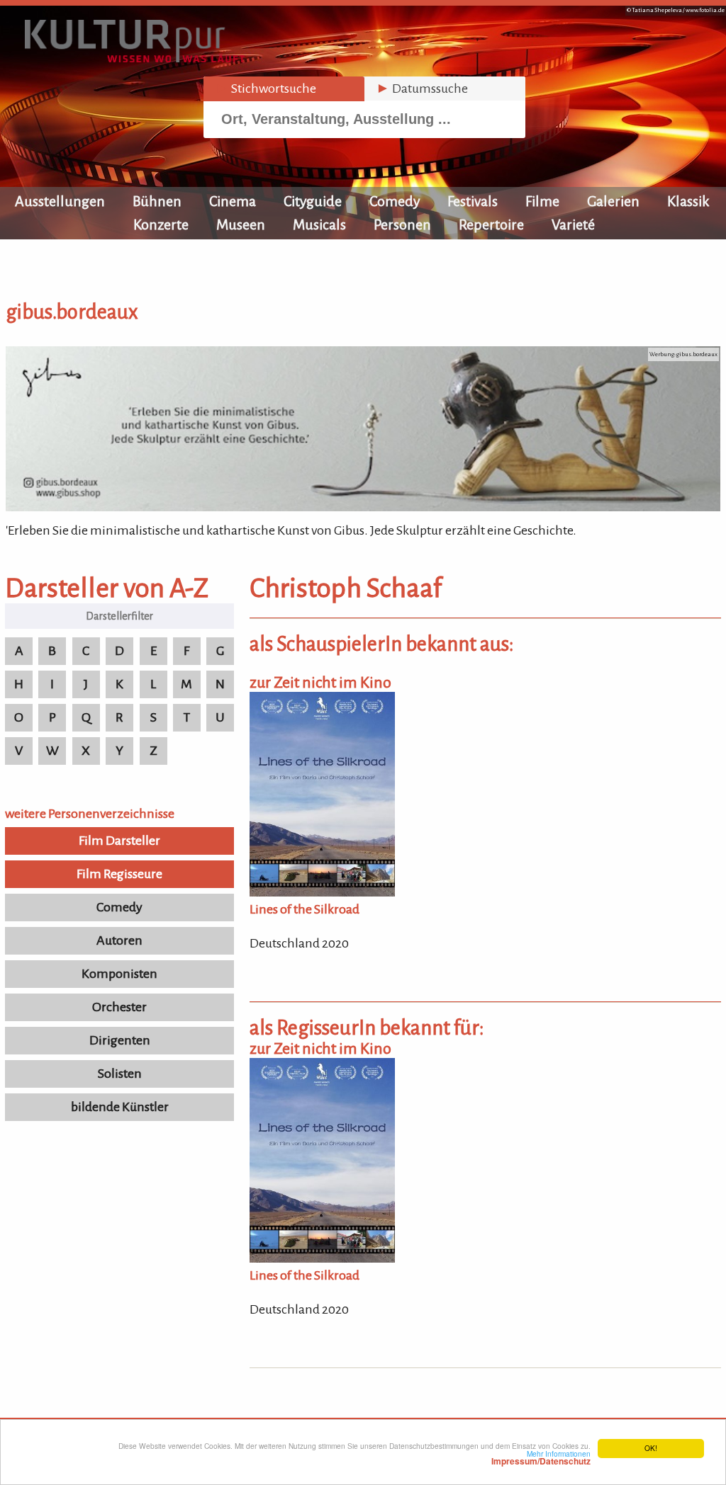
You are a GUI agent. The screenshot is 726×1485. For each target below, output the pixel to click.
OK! (650, 1448)
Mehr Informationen (541, 1457)
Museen (240, 224)
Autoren (119, 940)
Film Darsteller (119, 840)
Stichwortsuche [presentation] (265, 88)
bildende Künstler (120, 1107)
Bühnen (157, 201)
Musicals (319, 224)
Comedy (394, 201)
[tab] (283, 88)
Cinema (232, 201)
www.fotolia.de (705, 10)
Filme (542, 201)
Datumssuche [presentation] (422, 88)
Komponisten (119, 974)
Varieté (573, 224)
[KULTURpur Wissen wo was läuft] (135, 58)
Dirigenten (119, 1040)
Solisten (120, 1073)
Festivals (472, 201)
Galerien (613, 201)
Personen (402, 224)
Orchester (119, 1007)
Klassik (688, 201)
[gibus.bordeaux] (363, 507)
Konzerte (161, 224)
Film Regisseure (119, 874)
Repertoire (491, 224)
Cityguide (313, 201)
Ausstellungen (60, 201)
